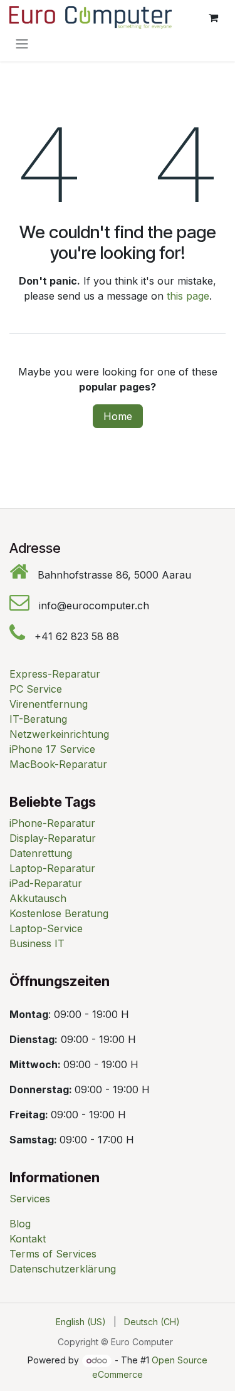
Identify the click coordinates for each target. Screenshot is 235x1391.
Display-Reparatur (52, 838)
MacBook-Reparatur (58, 764)
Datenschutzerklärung (62, 1268)
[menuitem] (81, 1321)
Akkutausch (37, 898)
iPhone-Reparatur (52, 823)
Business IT (37, 943)
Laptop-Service (46, 928)
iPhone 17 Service (52, 749)
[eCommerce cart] (213, 17)
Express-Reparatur (54, 674)
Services (29, 1198)
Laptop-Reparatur (52, 868)
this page (188, 296)
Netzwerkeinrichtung (59, 734)
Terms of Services (53, 1253)
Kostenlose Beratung (58, 913)
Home (117, 416)
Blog (20, 1223)
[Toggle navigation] (21, 43)
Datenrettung (40, 853)
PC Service (35, 689)
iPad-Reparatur (45, 883)
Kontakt (27, 1238)
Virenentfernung (48, 704)
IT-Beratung (38, 719)
